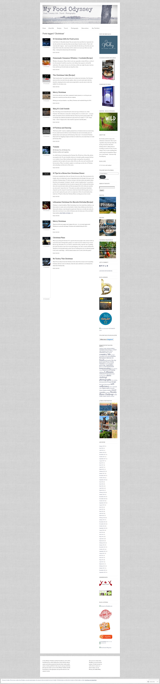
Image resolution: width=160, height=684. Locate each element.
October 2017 (102, 456)
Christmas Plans (59, 238)
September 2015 (102, 502)
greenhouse (111, 363)
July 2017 (101, 463)
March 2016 (101, 490)
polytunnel (101, 382)
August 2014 (101, 530)
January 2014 (102, 545)
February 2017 (102, 471)
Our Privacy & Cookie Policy (91, 680)
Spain (104, 388)
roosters (108, 384)
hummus (100, 370)
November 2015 (102, 498)
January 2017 (102, 473)
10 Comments (46, 136)
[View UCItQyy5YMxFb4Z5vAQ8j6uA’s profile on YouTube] (107, 266)
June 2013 (101, 557)
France (108, 362)
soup (113, 386)
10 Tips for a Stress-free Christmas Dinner (68, 173)
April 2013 (101, 561)
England (109, 356)
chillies (111, 351)
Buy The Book (95, 28)
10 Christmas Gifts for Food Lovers (66, 39)
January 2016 (102, 494)
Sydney (100, 390)
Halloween (101, 366)
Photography (74, 28)
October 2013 (102, 549)
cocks (106, 352)
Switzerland (112, 388)
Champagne (104, 351)
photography (105, 379)
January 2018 (102, 452)
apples (105, 348)
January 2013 (102, 568)
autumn (106, 349)
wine (100, 396)
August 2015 (101, 505)
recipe (114, 381)
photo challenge (105, 376)
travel (114, 389)
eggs (106, 356)
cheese (107, 351)
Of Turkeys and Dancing (62, 128)
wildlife (115, 394)
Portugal (109, 382)
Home (44, 28)
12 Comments (46, 117)
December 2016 (102, 475)
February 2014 (102, 542)
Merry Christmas (59, 92)
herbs (106, 366)
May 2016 (101, 486)
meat (113, 374)
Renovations (85, 28)
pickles (112, 380)
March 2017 (101, 469)
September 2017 (102, 458)
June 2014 (101, 534)
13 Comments (46, 83)
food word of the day (110, 360)
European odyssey (105, 358)
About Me (51, 28)
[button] (105, 406)
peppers (104, 375)
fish (112, 358)
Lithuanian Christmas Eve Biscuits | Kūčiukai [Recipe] (73, 202)
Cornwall (110, 352)
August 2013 (101, 553)
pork (106, 382)
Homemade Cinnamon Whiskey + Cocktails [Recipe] (73, 58)
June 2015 (101, 509)
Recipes (59, 28)
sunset (108, 388)
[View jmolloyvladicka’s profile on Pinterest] (103, 266)
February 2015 (102, 517)
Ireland (109, 370)
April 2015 (101, 513)
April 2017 (101, 467)
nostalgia (101, 375)
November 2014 (102, 524)
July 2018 (101, 448)
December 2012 (102, 570)
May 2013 (101, 559)
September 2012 (102, 572)
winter (104, 396)
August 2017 (101, 460)
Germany (106, 363)
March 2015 (101, 515)
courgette (113, 354)
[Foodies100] (102, 643)
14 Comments (46, 299)
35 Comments (46, 210)
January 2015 (102, 519)
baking (109, 349)
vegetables (102, 392)
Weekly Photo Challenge (108, 393)
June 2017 (101, 465)
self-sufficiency (107, 385)
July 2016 (101, 481)
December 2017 (102, 454)
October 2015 (102, 500)
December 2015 (102, 496)
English (113, 356)
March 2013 (101, 563)
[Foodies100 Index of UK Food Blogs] (106, 641)
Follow (102, 177)
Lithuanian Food (103, 374)
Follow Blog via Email (106, 170)
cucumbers (102, 356)
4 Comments (46, 229)
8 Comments (46, 100)
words (108, 396)
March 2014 (101, 540)
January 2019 (102, 446)
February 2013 (102, 566)
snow (111, 386)
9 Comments (46, 47)
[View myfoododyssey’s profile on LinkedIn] (105, 266)
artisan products (111, 348)
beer (112, 349)
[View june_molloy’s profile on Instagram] (101, 266)
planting (115, 380)
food (101, 359)
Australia (101, 349)
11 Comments (46, 66)
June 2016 (101, 484)
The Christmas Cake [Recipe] (64, 75)
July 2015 (101, 507)
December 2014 (102, 521)
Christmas (102, 352)
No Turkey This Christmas (63, 259)
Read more (56, 52)
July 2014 (101, 532)
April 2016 (101, 488)
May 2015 (101, 511)
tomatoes (105, 390)
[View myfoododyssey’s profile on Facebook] (100, 266)
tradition (109, 390)
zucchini (112, 396)
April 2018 (101, 450)
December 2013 (102, 547)
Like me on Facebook (105, 270)
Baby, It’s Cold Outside (61, 109)
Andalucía (101, 348)
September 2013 (102, 551)
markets (110, 374)
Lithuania (109, 371)
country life (105, 354)
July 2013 (101, 555)
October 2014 (102, 526)
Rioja (105, 384)
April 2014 (101, 538)
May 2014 (101, 536)
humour (104, 370)
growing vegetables (106, 365)
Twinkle (56, 147)
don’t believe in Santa (65, 213)
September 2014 (102, 528)
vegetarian (108, 392)
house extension (114, 368)
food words (102, 362)
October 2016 (102, 477)
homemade (110, 366)
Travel (66, 28)
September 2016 (102, 479)
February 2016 (102, 492)
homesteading (105, 368)
